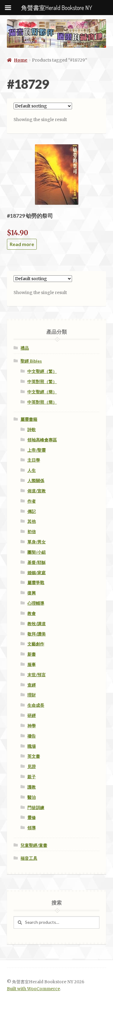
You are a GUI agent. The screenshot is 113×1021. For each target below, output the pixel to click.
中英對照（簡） (42, 402)
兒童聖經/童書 (33, 845)
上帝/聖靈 (36, 450)
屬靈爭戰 (35, 582)
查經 (31, 684)
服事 (31, 664)
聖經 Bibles (31, 360)
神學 (31, 725)
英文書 (33, 756)
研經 (31, 715)
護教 (31, 786)
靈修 (31, 817)
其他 (31, 521)
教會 (31, 613)
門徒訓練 (35, 807)
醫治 (31, 797)
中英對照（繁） (42, 381)
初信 (31, 531)
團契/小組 (36, 552)
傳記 (31, 511)
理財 (31, 694)
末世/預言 (36, 674)
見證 (31, 766)
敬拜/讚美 (36, 633)
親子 (31, 776)
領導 (31, 827)
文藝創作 (35, 643)
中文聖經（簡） (42, 391)
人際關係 (35, 480)
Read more (22, 244)
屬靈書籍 (28, 419)
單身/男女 (36, 541)
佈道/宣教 (36, 490)
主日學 (33, 459)
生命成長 (35, 705)
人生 (31, 470)
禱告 (31, 735)
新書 (31, 654)
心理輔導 (35, 603)
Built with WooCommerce (33, 988)
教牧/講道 (36, 623)
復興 (31, 592)
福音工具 (28, 858)
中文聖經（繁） (42, 371)
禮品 (24, 347)
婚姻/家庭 (36, 572)
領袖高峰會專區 (42, 439)
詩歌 (31, 429)
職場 (31, 746)
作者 (31, 501)
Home (20, 60)
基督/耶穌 (36, 562)
